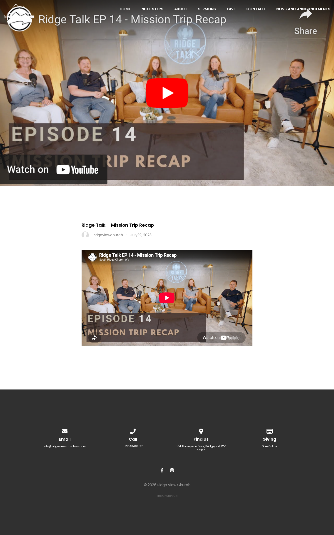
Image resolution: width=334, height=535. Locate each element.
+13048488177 (133, 446)
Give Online (269, 446)
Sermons (207, 9)
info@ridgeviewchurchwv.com (65, 446)
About (180, 9)
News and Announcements (303, 9)
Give (231, 9)
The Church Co (167, 496)
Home (125, 9)
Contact (255, 9)
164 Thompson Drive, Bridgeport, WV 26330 (201, 448)
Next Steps (152, 9)
